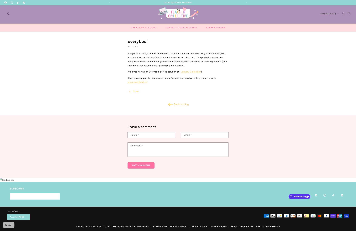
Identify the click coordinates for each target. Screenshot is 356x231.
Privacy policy (178, 227)
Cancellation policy (242, 227)
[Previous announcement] (109, 2)
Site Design (143, 227)
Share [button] (136, 91)
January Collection (191, 71)
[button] (9, 14)
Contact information (268, 227)
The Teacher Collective (97, 227)
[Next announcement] (246, 2)
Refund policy (160, 227)
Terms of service (198, 227)
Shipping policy (219, 227)
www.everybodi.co (137, 82)
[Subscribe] (57, 196)
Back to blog (181, 104)
